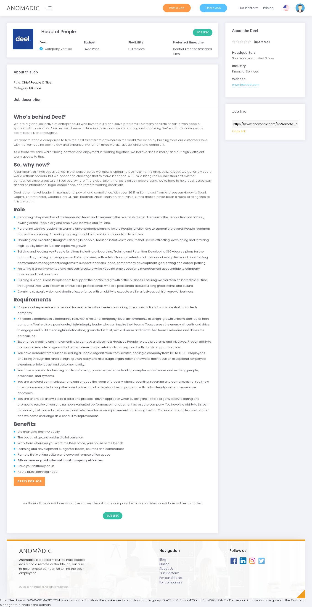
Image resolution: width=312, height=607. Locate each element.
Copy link (239, 131)
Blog (162, 559)
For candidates (170, 578)
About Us (166, 569)
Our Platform (169, 573)
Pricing (164, 564)
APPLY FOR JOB (29, 481)
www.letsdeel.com (245, 85)
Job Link (202, 32)
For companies (170, 582)
